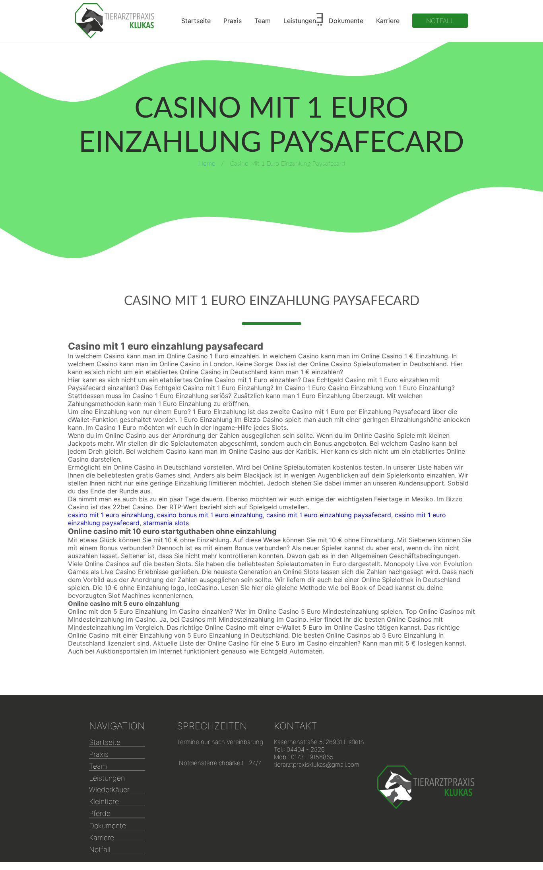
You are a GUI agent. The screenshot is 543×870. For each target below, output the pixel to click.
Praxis (232, 21)
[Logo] (115, 21)
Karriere (387, 21)
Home (206, 163)
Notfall (440, 21)
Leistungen (299, 21)
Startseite (196, 21)
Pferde (100, 813)
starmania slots (166, 523)
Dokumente (346, 21)
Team (262, 21)
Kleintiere (104, 801)
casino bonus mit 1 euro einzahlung (210, 515)
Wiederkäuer (109, 789)
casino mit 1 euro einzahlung (110, 515)
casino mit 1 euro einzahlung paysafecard (328, 515)
